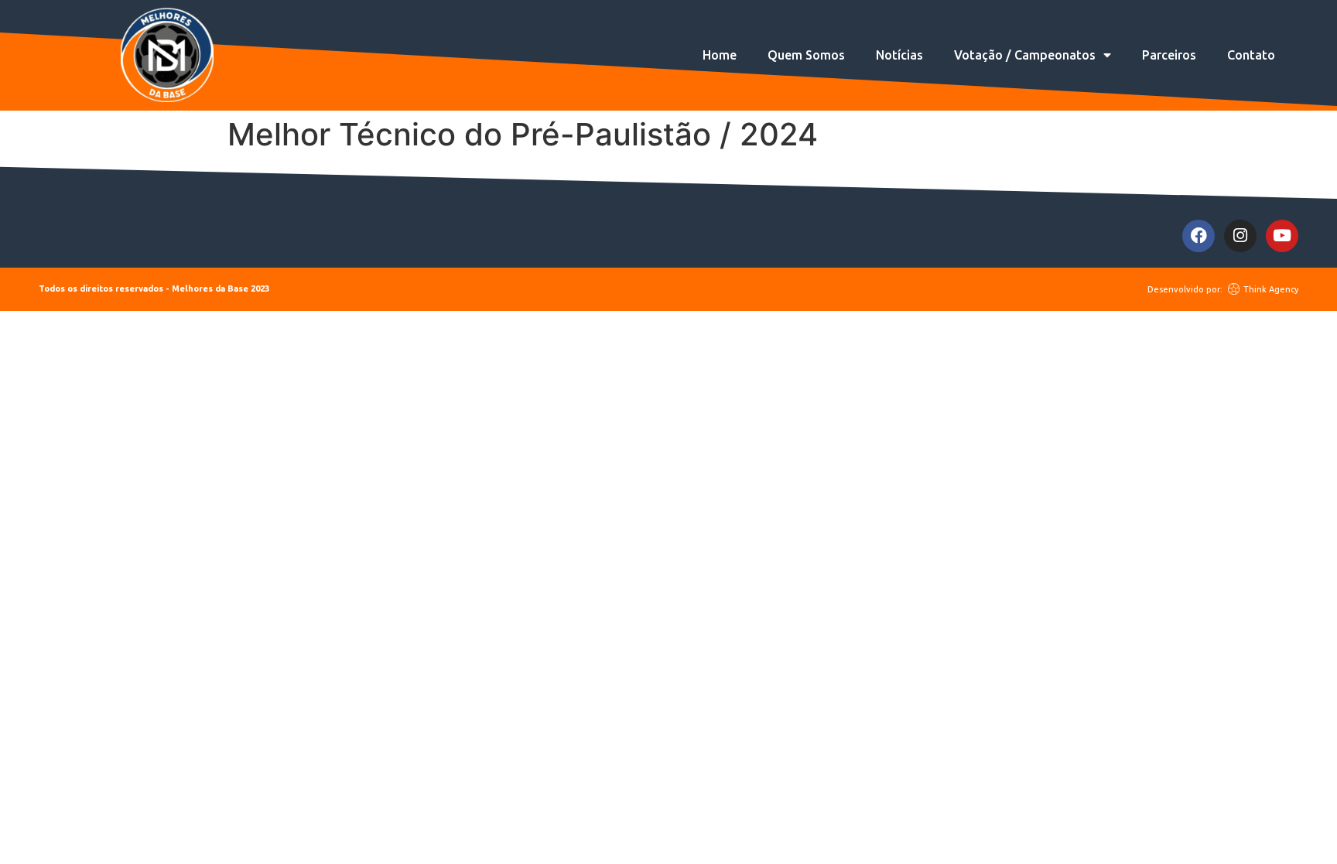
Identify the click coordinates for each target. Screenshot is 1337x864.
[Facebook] (1198, 236)
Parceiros (1169, 55)
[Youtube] (1282, 236)
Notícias (899, 55)
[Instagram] (1240, 236)
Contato (1251, 55)
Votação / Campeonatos (1025, 55)
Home (720, 55)
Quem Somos (806, 55)
